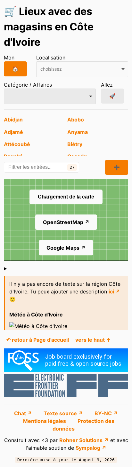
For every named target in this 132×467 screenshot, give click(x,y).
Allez (107, 85)
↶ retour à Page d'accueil (37, 340)
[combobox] (82, 69)
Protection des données (83, 425)
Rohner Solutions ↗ (84, 440)
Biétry (74, 144)
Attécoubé (17, 144)
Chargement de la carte (66, 196)
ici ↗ (114, 291)
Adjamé (13, 132)
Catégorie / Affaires (28, 85)
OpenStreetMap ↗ (66, 222)
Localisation (50, 57)
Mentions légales (45, 421)
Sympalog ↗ (91, 448)
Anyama (77, 132)
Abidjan (13, 119)
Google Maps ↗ (66, 248)
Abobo (75, 119)
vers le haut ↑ (93, 340)
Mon (9, 57)
